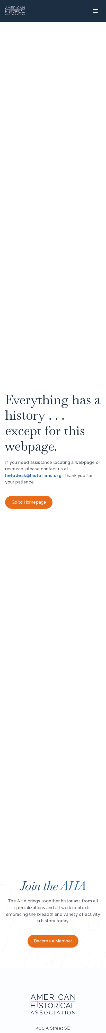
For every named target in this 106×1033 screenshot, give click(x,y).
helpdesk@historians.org (33, 475)
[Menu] (95, 11)
